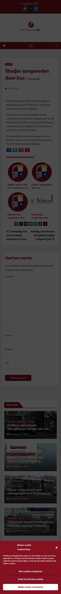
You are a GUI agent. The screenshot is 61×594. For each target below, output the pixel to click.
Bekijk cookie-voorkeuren (30, 587)
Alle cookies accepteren (30, 571)
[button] (56, 547)
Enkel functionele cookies (30, 579)
